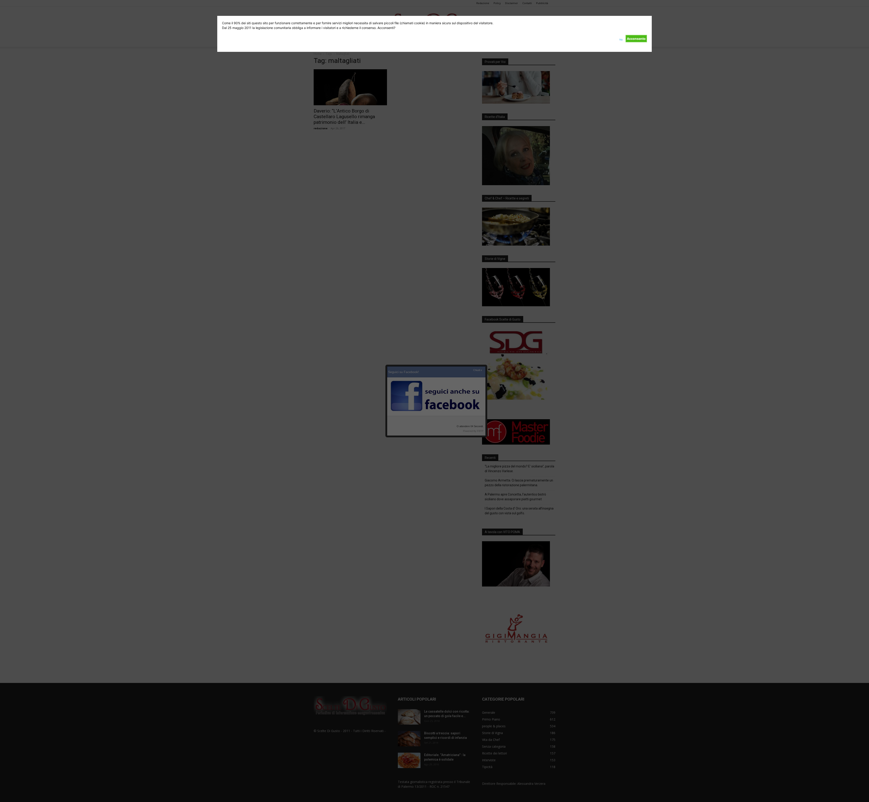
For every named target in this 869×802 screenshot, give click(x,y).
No (621, 39)
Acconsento (636, 39)
